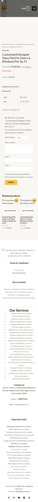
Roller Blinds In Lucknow (19, 438)
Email (7, 165)
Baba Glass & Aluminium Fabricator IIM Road (19, 289)
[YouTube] (19, 498)
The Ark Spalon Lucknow (19, 449)
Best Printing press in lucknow (19, 478)
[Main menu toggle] (34, 8)
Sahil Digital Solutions (23, 491)
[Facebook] (9, 498)
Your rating (10, 137)
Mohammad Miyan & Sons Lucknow (19, 472)
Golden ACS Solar (19, 469)
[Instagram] (14, 498)
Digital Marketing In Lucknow (19, 458)
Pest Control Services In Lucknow (19, 452)
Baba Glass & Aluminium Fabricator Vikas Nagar (19, 298)
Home (4, 44)
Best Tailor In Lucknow (19, 466)
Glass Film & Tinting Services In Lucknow (19, 435)
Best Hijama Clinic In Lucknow (19, 464)
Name (7, 157)
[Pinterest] (24, 498)
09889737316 (22, 399)
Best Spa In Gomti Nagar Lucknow (19, 475)
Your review (10, 142)
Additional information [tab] (10, 87)
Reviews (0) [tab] (6, 91)
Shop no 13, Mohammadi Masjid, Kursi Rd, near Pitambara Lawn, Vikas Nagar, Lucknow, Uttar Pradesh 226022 (19, 390)
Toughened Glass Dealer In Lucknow (19, 432)
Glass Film (10, 44)
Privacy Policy (19, 270)
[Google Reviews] (29, 498)
